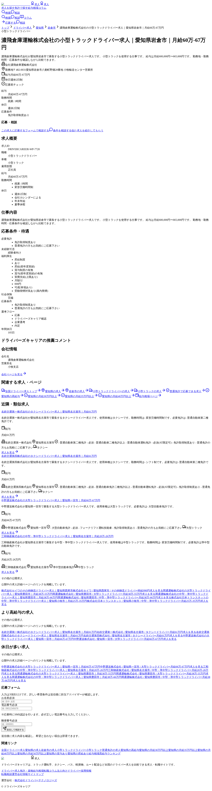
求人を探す (8, 7)
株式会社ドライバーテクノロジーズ (36, 780)
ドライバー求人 (22, 27)
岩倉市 (52, 27)
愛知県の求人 (33, 750)
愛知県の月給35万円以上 (182, 750)
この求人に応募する (13, 130)
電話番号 (6, 704)
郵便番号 (6, 720)
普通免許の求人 (111, 750)
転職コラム (50, 770)
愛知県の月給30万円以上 (153, 750)
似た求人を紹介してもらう (87, 130)
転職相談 (6, 774)
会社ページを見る (12, 374)
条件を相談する (62, 130)
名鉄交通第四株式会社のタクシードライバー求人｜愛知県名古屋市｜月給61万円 (49, 456)
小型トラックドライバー (71, 750)
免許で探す (21, 7)
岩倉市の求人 (49, 750)
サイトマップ (36, 774)
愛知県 (40, 27)
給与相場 (33, 7)
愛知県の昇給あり (78, 753)
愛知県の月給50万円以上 (31, 753)
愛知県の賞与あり (57, 753)
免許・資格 (26, 770)
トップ (5, 27)
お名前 (5, 698)
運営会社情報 (20, 774)
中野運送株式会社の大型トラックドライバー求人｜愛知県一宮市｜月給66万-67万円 (50, 500)
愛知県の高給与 (130, 750)
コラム (42, 7)
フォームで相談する (37, 130)
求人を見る (8, 452)
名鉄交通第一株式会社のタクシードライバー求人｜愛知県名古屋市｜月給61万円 (49, 411)
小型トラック (94, 750)
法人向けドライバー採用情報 (74, 770)
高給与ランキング (110, 753)
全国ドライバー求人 (13, 750)
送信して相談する (15, 729)
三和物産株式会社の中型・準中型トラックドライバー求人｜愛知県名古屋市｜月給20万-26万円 (57, 536)
